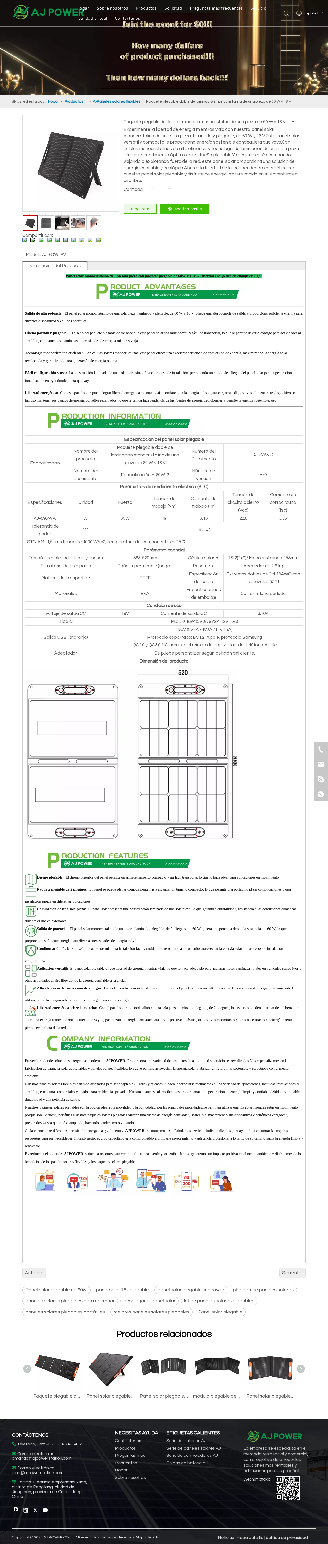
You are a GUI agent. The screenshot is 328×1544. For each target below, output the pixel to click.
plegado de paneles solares (263, 1290)
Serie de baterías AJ (186, 1440)
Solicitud (173, 8)
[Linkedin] (26, 1510)
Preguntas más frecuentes (216, 8)
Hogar (83, 8)
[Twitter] (35, 1510)
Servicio (258, 8)
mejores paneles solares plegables (151, 1312)
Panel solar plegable (220, 1312)
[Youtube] (45, 1510)
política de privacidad (287, 1537)
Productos (146, 8)
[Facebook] (16, 1510)
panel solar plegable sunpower (191, 1290)
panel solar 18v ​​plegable (122, 1290)
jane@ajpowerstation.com (37, 1472)
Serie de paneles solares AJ (193, 1448)
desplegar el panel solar (149, 1301)
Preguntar (140, 209)
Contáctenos (127, 18)
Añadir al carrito (188, 209)
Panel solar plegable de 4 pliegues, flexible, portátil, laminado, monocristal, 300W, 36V (110, 1396)
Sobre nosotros (112, 8)
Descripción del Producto (55, 265)
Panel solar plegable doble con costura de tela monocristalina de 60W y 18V (270, 1396)
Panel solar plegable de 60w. (56, 1290)
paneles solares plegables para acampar (70, 1301)
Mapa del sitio (148, 1537)
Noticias (226, 1537)
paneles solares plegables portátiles (65, 1312)
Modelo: (34, 254)
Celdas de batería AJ (187, 1463)
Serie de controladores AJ (192, 1455)
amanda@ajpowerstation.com (42, 1458)
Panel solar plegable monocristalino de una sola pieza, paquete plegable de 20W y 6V (164, 1396)
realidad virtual (92, 18)
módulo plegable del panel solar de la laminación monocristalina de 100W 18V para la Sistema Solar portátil (217, 1396)
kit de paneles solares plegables (219, 1301)
